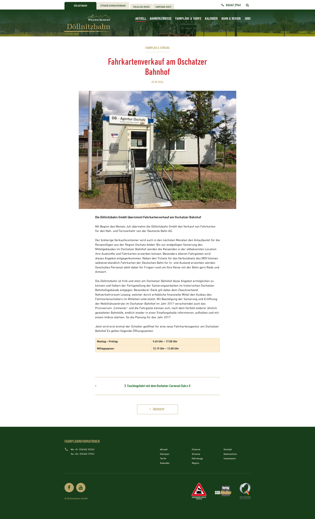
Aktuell (140, 19)
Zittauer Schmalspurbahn (113, 5)
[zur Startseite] (88, 23)
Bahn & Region (231, 19)
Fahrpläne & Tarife (188, 19)
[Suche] (247, 5)
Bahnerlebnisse (160, 19)
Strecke (196, 454)
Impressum (230, 458)
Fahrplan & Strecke (157, 48)
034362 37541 (233, 5)
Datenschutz (230, 454)
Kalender (211, 19)
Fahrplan (164, 454)
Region (195, 463)
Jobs (247, 19)
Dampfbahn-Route (163, 7)
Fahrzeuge (197, 458)
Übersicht (159, 409)
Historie (196, 449)
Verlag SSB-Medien (141, 7)
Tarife (163, 458)
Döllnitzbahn (80, 5)
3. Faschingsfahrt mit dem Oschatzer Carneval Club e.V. (157, 386)
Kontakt (228, 449)
